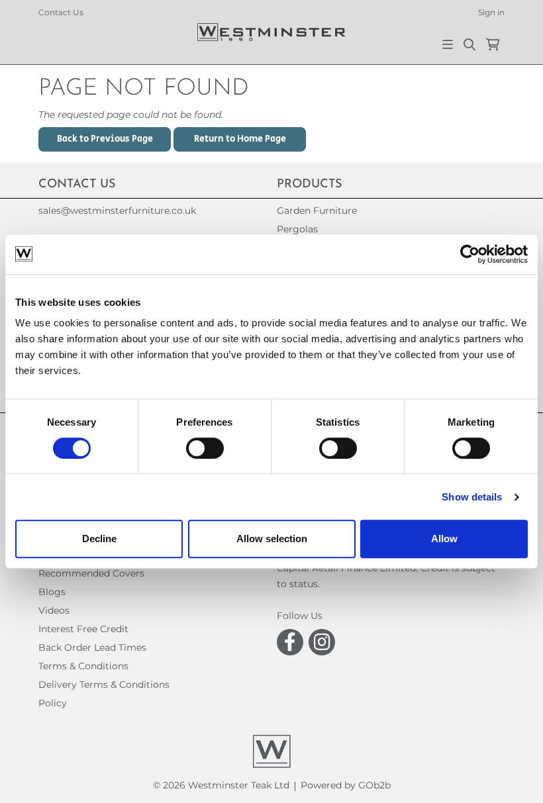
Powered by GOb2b (346, 785)
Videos (54, 610)
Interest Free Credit (83, 629)
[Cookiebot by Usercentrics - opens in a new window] (470, 254)
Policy (52, 703)
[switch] (205, 448)
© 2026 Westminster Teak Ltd (221, 785)
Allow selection (271, 538)
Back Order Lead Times (92, 647)
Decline (99, 538)
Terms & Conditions (83, 666)
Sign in (491, 12)
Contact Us (60, 12)
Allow (444, 538)
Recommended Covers (91, 573)
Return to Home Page (240, 139)
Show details (472, 496)
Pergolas (297, 229)
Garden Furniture (317, 210)
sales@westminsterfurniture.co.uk (117, 210)
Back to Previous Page (105, 139)
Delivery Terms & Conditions (104, 684)
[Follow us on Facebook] (290, 642)
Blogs (52, 592)
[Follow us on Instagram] (322, 642)
